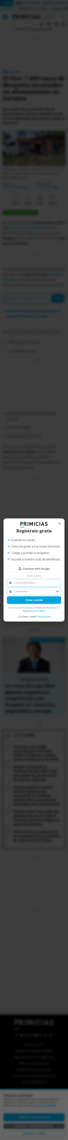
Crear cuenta (34, 600)
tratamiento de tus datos (33, 611)
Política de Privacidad (46, 608)
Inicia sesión (44, 616)
